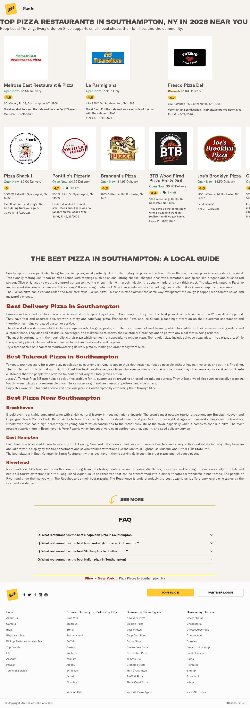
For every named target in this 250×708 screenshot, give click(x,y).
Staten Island (74, 635)
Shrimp (191, 670)
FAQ (8, 653)
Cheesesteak (195, 635)
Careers (11, 623)
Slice (89, 578)
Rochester (72, 653)
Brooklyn (72, 623)
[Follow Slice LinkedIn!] (40, 595)
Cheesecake (194, 623)
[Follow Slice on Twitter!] (29, 595)
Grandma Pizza (136, 664)
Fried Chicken (195, 653)
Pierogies (192, 664)
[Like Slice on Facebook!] (24, 595)
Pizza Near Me (15, 635)
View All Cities (75, 692)
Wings (190, 682)
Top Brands (13, 647)
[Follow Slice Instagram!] (46, 595)
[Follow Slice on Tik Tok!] (35, 595)
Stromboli (193, 676)
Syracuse (72, 670)
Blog (9, 629)
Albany (70, 664)
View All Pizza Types (139, 692)
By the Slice (134, 641)
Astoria (70, 676)
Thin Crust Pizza (137, 670)
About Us (12, 618)
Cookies (192, 641)
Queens (71, 647)
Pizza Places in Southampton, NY (142, 578)
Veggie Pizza (134, 629)
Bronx (70, 629)
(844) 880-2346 (235, 703)
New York (106, 578)
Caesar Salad (195, 618)
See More (132, 499)
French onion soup (198, 647)
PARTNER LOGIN (220, 592)
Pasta (190, 659)
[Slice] (10, 9)
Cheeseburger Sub (198, 629)
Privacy (10, 664)
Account (11, 659)
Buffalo (71, 641)
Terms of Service (16, 670)
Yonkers (71, 659)
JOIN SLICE (170, 592)
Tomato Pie (134, 659)
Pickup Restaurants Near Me (24, 641)
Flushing (71, 682)
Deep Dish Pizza (136, 635)
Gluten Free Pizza (137, 647)
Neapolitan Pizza (137, 653)
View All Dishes (196, 692)
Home (9, 612)
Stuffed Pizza (135, 676)
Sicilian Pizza (135, 623)
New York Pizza (136, 618)
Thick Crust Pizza (137, 682)
